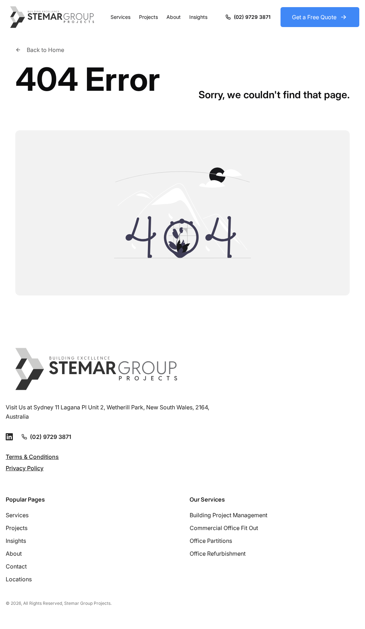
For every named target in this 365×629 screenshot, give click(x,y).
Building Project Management (228, 515)
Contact (16, 566)
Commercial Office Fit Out (224, 527)
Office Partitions (211, 540)
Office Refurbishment (218, 553)
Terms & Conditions (32, 456)
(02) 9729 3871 (50, 436)
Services (120, 17)
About (173, 17)
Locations (19, 579)
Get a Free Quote (314, 17)
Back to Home (45, 49)
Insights (198, 17)
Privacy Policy (24, 468)
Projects (148, 17)
